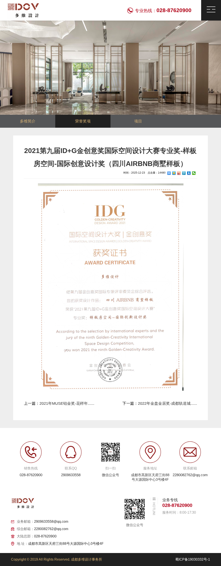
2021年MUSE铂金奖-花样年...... (66, 403)
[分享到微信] (194, 173)
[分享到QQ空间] (174, 173)
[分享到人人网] (189, 173)
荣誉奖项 (83, 121)
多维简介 (27, 121)
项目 (138, 121)
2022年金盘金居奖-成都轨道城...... (167, 403)
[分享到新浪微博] (179, 173)
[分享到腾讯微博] (184, 173)
